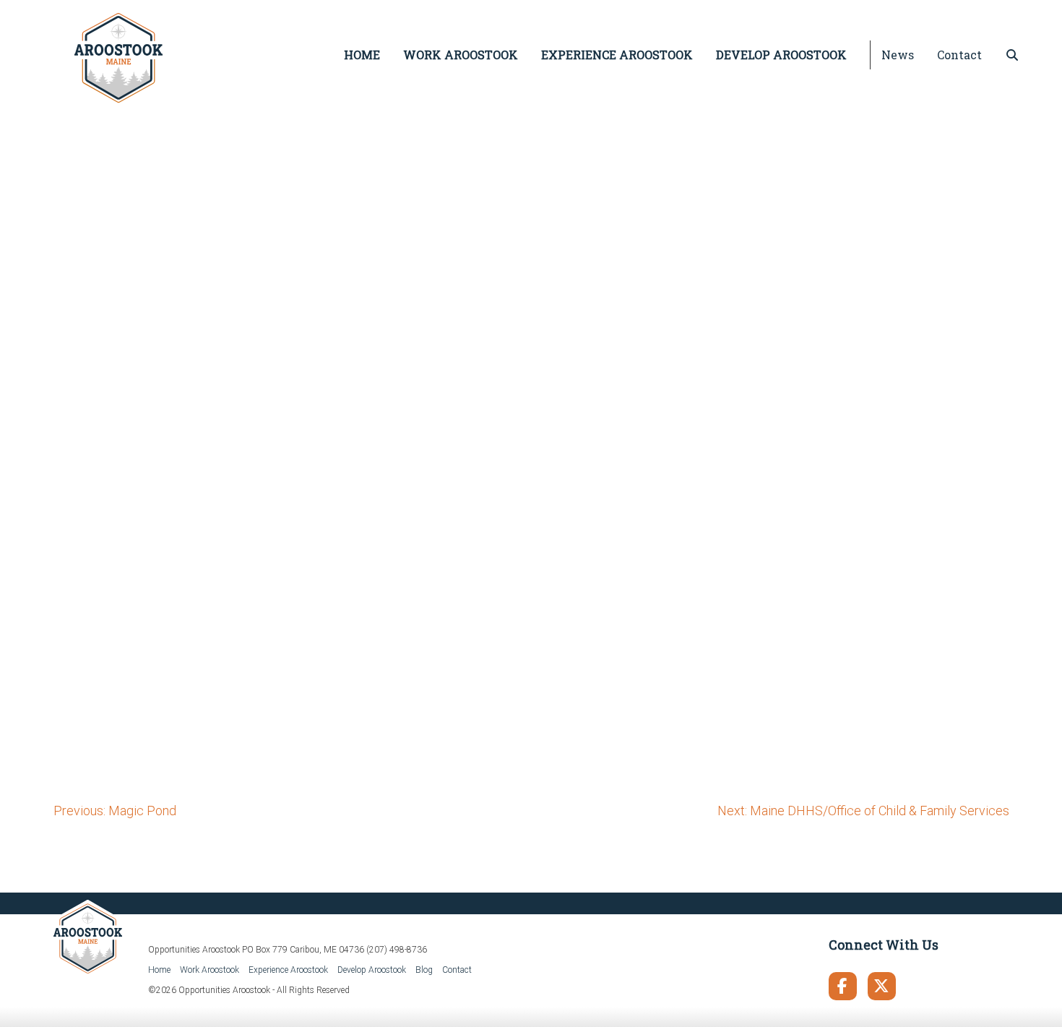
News (897, 54)
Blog (424, 970)
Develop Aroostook (371, 970)
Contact (959, 54)
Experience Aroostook (288, 970)
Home (159, 970)
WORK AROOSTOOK (460, 54)
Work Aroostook (209, 970)
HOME (362, 54)
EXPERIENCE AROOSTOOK (617, 54)
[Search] (1012, 54)
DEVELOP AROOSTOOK (781, 54)
